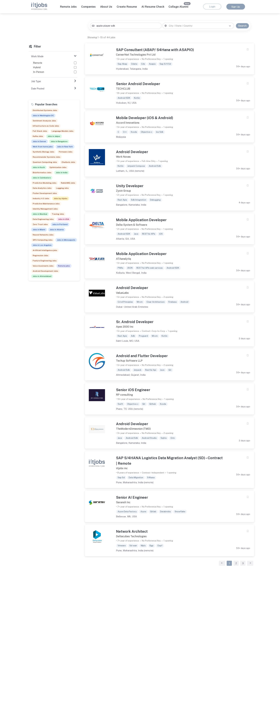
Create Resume (127, 6)
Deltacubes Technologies (131, 536)
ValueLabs (122, 292)
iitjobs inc (122, 468)
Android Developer (132, 152)
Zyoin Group (123, 190)
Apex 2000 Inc (125, 326)
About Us (106, 6)
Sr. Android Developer (134, 322)
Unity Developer (129, 186)
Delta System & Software (131, 224)
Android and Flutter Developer (142, 356)
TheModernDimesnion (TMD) (133, 428)
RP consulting (124, 394)
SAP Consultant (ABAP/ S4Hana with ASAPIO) (155, 50)
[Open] (230, 26)
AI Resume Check (152, 6)
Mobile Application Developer (141, 220)
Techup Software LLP (129, 360)
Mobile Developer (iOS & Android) (144, 118)
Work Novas (123, 156)
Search (242, 25)
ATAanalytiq (123, 258)
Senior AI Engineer (132, 497)
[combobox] (125, 26)
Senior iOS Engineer (133, 390)
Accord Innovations (127, 122)
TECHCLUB (123, 88)
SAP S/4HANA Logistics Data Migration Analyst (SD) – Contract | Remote (169, 460)
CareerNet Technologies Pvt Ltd (135, 54)
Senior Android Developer (138, 84)
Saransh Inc (123, 502)
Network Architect (132, 531)
